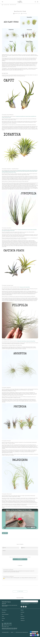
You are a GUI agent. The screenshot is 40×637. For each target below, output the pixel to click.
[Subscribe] (37, 601)
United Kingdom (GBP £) (5, 632)
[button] (37, 1)
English (12, 632)
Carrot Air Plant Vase (20, 171)
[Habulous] (20, 2)
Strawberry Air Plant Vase (10, 171)
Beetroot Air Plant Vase (29, 171)
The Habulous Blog (6, 4)
